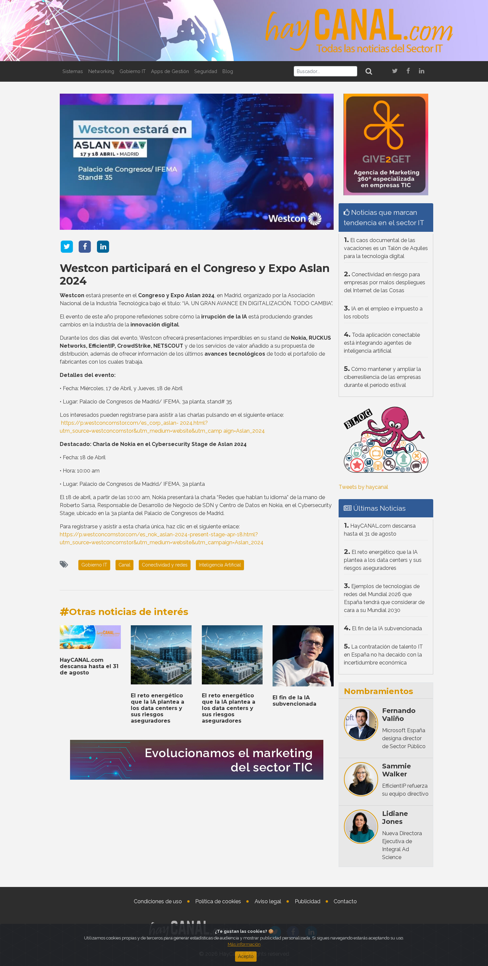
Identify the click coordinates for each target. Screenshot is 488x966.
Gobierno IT (133, 71)
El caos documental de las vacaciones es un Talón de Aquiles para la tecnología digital (386, 248)
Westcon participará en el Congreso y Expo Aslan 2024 (195, 274)
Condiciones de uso (158, 901)
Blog (227, 71)
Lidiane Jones (395, 818)
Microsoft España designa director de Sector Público (404, 738)
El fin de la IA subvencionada (294, 700)
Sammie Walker (396, 770)
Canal (124, 565)
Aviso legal (268, 901)
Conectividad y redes (165, 565)
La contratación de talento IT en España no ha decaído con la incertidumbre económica (383, 655)
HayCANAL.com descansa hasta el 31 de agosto (89, 666)
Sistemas (72, 71)
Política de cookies (218, 901)
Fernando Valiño (399, 715)
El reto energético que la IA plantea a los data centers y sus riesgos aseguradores (157, 708)
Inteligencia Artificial (220, 565)
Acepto (246, 956)
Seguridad (205, 71)
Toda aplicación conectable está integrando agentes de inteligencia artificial (382, 343)
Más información (244, 944)
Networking (101, 71)
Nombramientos (378, 691)
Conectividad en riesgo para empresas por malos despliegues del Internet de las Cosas (384, 282)
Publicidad (307, 901)
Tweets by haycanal (363, 487)
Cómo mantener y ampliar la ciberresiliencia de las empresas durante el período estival (382, 377)
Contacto (345, 901)
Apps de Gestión (170, 71)
